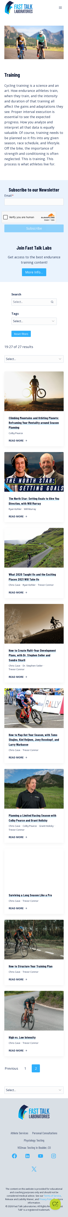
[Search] (52, 302)
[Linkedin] (27, 1156)
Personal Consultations (44, 1133)
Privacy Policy (46, 1199)
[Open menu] (60, 7)
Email (9, 196)
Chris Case (14, 584)
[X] (34, 1169)
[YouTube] (41, 1156)
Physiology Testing (34, 1140)
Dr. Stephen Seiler (33, 665)
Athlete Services (19, 1133)
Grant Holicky (46, 826)
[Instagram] (54, 1156)
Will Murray (30, 509)
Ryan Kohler (15, 509)
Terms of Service (52, 1195)
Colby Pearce (16, 433)
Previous (11, 1068)
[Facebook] (14, 1156)
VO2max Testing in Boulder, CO (34, 1148)
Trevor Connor (46, 584)
